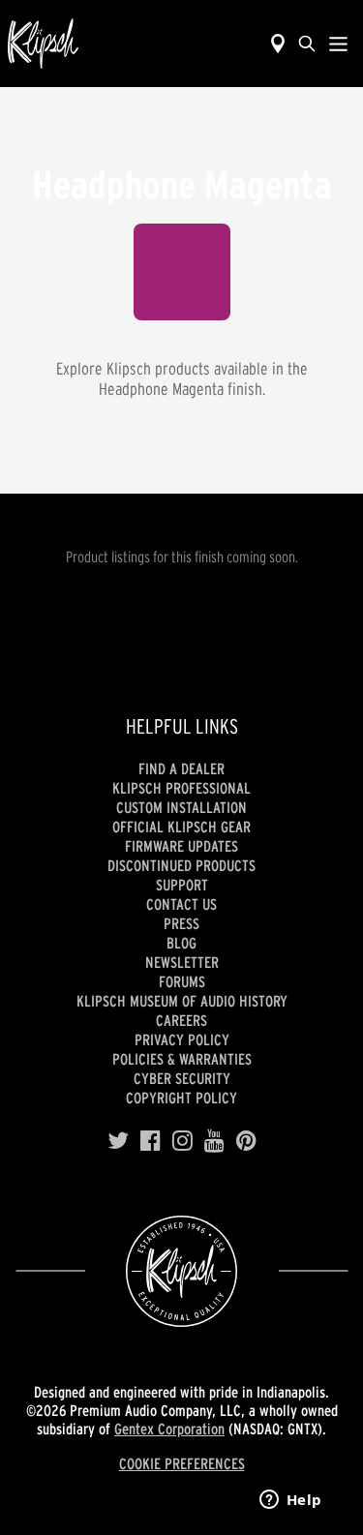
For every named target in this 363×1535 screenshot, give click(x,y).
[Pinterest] (246, 1141)
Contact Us (181, 904)
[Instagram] (182, 1141)
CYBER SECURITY (182, 1078)
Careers (181, 1020)
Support (182, 884)
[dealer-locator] (277, 43)
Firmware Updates (181, 846)
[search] (306, 43)
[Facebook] (150, 1141)
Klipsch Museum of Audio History (181, 1000)
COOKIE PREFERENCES (182, 1463)
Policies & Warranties (182, 1059)
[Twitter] (118, 1141)
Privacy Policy (182, 1039)
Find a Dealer (181, 768)
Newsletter (182, 962)
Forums (182, 981)
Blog (181, 942)
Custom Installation (181, 807)
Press (181, 923)
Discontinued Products (181, 865)
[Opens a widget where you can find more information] (290, 1501)
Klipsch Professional (181, 788)
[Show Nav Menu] (338, 43)
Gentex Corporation (169, 1428)
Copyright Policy (181, 1097)
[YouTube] (214, 1141)
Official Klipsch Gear (181, 826)
